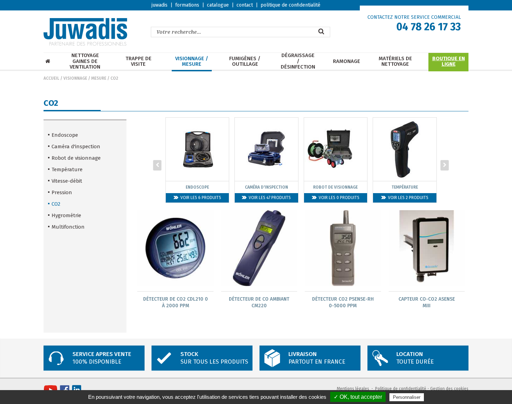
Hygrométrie (66, 215)
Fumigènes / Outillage (245, 61)
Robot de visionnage (76, 158)
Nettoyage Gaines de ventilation (85, 61)
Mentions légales (353, 388)
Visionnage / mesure (191, 61)
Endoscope (65, 135)
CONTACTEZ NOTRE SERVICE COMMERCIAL (414, 17)
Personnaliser (406, 397)
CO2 (114, 78)
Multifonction (68, 227)
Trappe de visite (138, 61)
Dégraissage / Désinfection (298, 61)
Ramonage (346, 61)
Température (67, 169)
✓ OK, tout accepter (358, 397)
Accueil (51, 78)
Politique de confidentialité (400, 388)
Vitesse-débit (67, 181)
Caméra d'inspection (76, 146)
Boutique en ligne (448, 61)
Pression (62, 192)
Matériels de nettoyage (395, 61)
